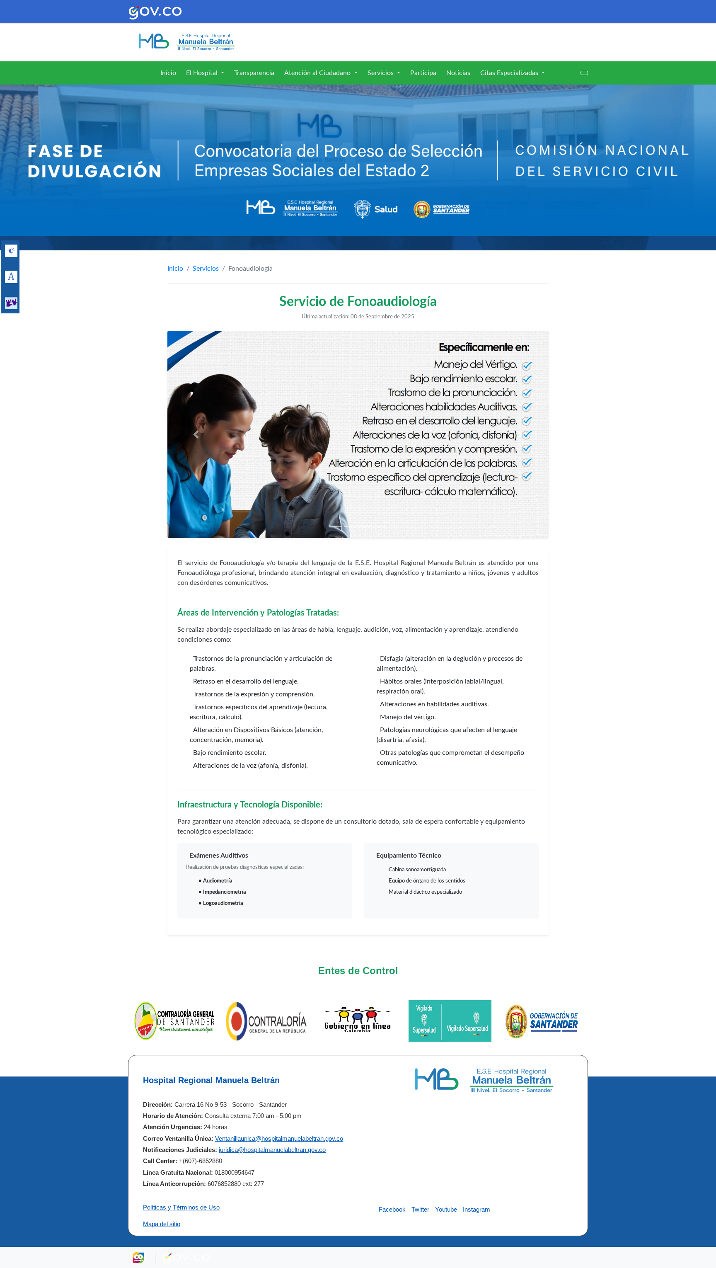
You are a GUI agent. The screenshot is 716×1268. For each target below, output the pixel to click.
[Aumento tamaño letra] (11, 277)
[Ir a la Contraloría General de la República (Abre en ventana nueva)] (174, 1020)
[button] (196, 434)
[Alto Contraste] (11, 251)
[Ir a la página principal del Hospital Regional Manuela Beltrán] (186, 42)
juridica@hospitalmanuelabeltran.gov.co (272, 1149)
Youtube (446, 1209)
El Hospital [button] (202, 73)
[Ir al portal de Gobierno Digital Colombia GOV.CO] (155, 11)
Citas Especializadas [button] (510, 73)
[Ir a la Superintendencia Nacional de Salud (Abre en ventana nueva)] (358, 1020)
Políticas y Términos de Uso (181, 1207)
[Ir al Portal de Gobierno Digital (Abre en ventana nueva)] (266, 1020)
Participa (423, 73)
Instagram (476, 1209)
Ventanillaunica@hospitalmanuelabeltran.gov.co (279, 1138)
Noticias (458, 73)
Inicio (168, 73)
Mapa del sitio (161, 1223)
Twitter (420, 1209)
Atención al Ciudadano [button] (318, 73)
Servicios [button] (381, 73)
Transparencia (254, 73)
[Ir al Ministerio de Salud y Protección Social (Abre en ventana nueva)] (542, 1020)
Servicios (206, 268)
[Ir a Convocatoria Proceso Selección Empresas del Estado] (358, 160)
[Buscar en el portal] (584, 73)
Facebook (392, 1209)
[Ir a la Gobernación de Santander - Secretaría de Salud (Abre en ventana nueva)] (450, 1020)
